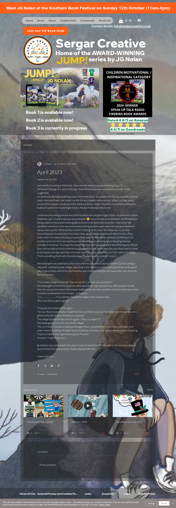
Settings (151, 503)
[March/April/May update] (43, 406)
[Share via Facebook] (38, 365)
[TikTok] (126, 20)
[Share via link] (58, 365)
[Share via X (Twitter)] (45, 365)
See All (150, 389)
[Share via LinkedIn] (52, 365)
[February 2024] (88, 406)
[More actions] (137, 164)
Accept (164, 503)
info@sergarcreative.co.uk (132, 26)
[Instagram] (130, 20)
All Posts (27, 144)
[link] (121, 20)
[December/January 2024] (132, 406)
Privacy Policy (105, 504)
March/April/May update (40, 421)
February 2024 (79, 421)
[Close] (172, 503)
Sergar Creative (101, 43)
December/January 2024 (129, 421)
